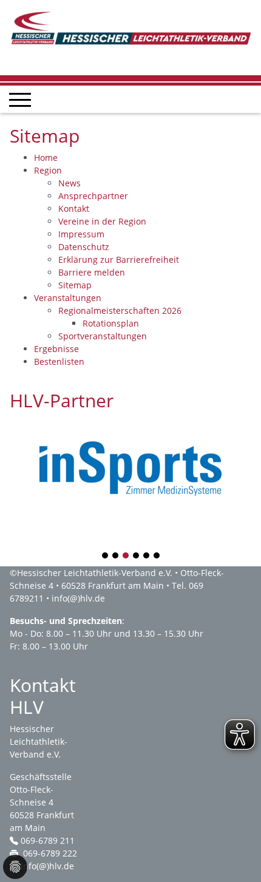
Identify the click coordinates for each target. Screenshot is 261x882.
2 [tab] (116, 556)
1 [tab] (105, 556)
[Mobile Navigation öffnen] (20, 99)
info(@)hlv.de (78, 598)
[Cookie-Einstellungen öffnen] (15, 867)
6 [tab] (157, 556)
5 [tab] (146, 556)
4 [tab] (136, 556)
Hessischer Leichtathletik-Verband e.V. (94, 572)
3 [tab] (126, 556)
